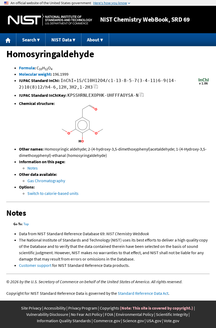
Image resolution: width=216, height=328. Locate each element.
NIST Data (61, 40)
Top (26, 224)
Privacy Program (82, 308)
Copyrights (109, 308)
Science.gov (133, 320)
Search (29, 40)
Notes (32, 168)
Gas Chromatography (46, 180)
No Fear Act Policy (86, 314)
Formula (27, 67)
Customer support (35, 265)
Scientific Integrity (172, 314)
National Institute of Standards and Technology (50, 20)
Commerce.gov (107, 320)
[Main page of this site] (8, 39)
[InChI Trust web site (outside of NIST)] (204, 84)
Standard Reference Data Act (143, 293)
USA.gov (153, 320)
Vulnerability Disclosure (47, 314)
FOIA (109, 314)
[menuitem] (8, 39)
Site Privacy (31, 308)
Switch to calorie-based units (52, 193)
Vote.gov (171, 320)
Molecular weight (35, 74)
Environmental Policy (134, 314)
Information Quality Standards (64, 320)
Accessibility (55, 308)
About (93, 40)
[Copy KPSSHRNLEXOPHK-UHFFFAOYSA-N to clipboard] (141, 96)
